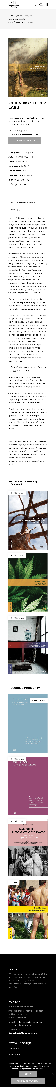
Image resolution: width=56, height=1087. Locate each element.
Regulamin (13, 1048)
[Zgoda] (52, 1073)
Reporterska (21, 161)
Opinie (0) (15, 209)
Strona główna (15, 15)
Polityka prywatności (28, 1081)
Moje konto (14, 1054)
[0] (40, 4)
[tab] (12, 202)
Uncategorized (16, 19)
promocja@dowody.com (20, 1025)
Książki (28, 15)
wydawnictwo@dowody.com (30, 1022)
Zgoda (28, 1074)
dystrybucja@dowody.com (22, 1033)
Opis (12, 202)
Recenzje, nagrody (26, 202)
